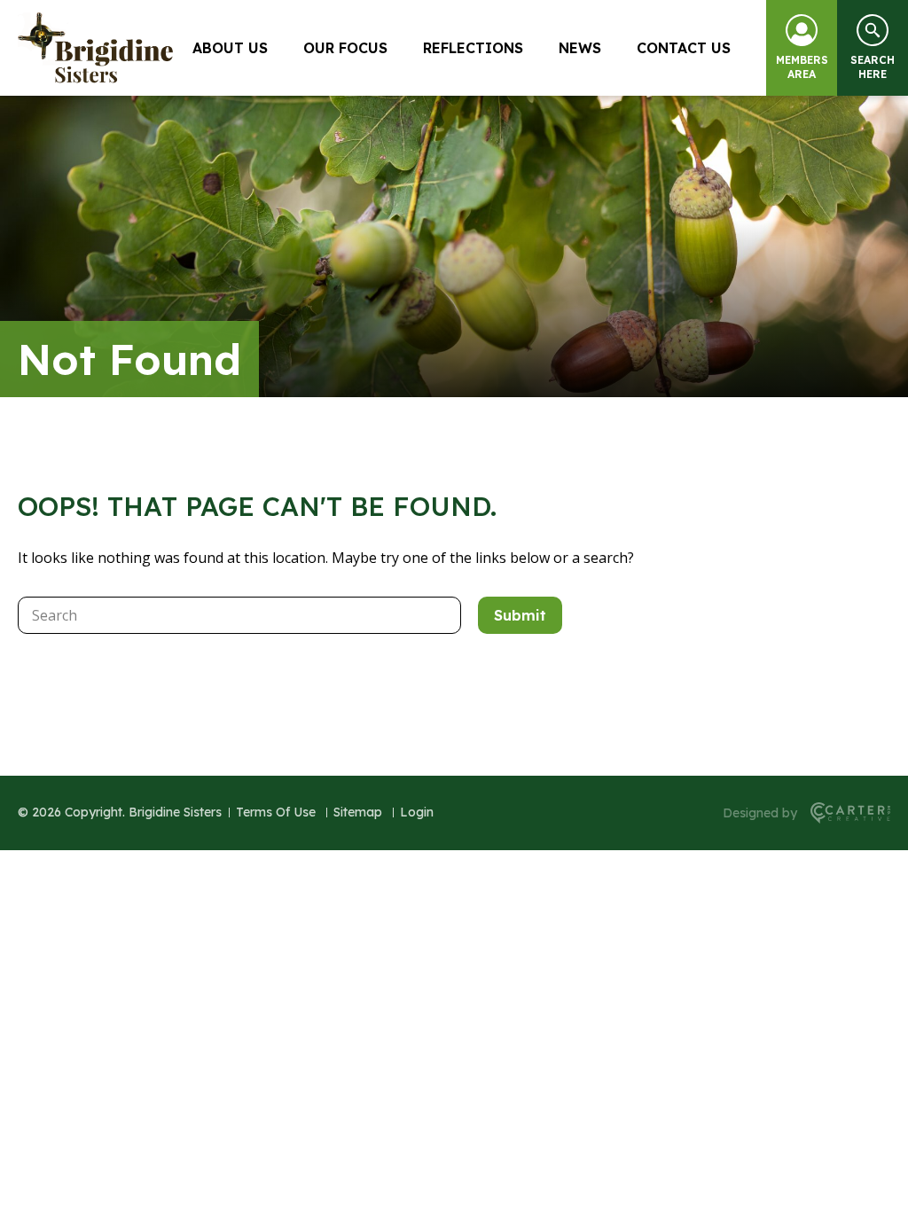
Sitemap (357, 812)
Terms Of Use (276, 812)
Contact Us (684, 48)
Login (417, 812)
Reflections (473, 48)
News (580, 48)
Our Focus (345, 48)
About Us (230, 48)
